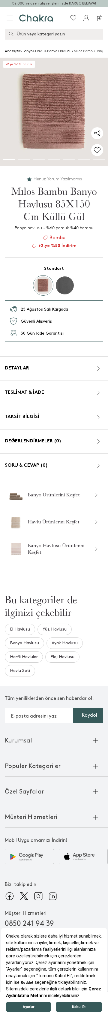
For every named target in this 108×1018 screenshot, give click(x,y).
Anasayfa (12, 51)
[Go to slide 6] (84, 159)
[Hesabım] (86, 18)
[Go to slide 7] (99, 159)
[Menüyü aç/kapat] (9, 18)
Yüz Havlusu (55, 629)
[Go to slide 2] (24, 159)
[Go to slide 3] (39, 159)
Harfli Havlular (24, 657)
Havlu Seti (20, 671)
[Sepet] (99, 18)
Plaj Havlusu (62, 657)
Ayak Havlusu (65, 643)
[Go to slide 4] (54, 159)
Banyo (27, 51)
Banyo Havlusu (59, 51)
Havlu (40, 51)
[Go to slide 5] (69, 159)
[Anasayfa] (36, 18)
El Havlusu (20, 629)
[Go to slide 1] (9, 159)
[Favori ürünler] (73, 18)
